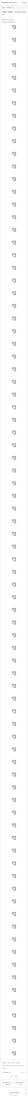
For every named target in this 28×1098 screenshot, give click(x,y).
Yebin (7, 19)
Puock (17, 1095)
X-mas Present (12, 1063)
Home (3, 7)
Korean (8, 7)
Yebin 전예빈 (6, 1065)
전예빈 (11, 19)
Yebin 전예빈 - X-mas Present (17, 1065)
